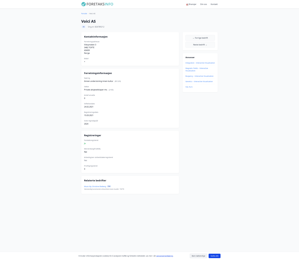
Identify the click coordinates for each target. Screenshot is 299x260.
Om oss (203, 4)
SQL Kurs (189, 87)
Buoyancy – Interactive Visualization (199, 76)
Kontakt (214, 4)
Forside (84, 13)
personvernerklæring (164, 256)
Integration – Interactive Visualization (200, 63)
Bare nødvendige (198, 256)
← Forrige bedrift (200, 38)
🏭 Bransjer (191, 4)
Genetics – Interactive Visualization (199, 81)
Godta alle (215, 256)
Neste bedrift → (200, 44)
